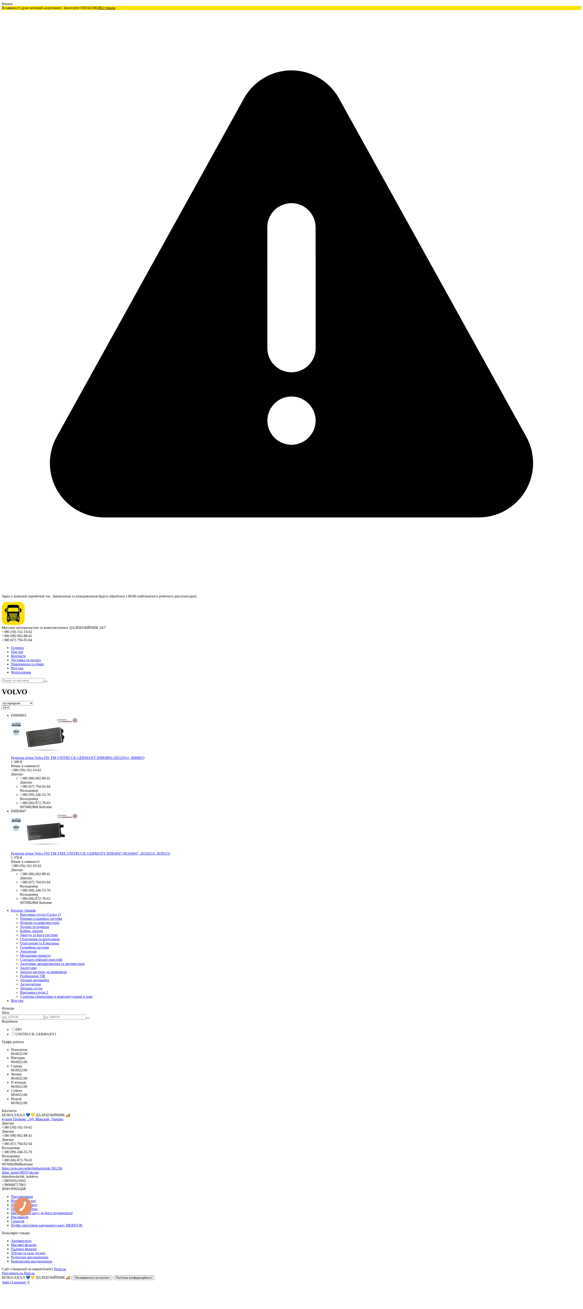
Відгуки (17, 668)
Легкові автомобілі (34, 980)
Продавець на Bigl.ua (18, 1273)
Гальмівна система (34, 947)
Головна (17, 648)
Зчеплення (28, 951)
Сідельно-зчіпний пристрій (41, 960)
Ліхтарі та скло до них (28, 1253)
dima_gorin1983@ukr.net (20, 1172)
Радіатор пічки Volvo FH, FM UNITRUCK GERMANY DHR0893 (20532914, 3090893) (77, 758)
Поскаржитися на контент (92, 1277)
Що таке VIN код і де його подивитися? (42, 1213)
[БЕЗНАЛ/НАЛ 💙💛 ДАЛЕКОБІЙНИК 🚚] (13, 623)
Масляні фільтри (23, 1245)
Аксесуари (28, 968)
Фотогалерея (21, 672)
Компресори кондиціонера (31, 1261)
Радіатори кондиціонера (29, 1257)
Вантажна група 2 (34, 992)
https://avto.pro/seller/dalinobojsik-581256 (32, 1168)
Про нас (17, 652)
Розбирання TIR (32, 976)
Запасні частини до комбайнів (43, 972)
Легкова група (31, 988)
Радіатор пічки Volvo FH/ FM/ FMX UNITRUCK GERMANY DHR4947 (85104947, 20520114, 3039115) (90, 853)
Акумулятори (30, 984)
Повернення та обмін (27, 664)
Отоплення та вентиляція (39, 939)
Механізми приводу (35, 955)
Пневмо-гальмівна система (41, 919)
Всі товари (107, 8)
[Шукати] (46, 681)
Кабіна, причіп (31, 931)
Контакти (18, 656)
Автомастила (21, 1241)
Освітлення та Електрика (39, 943)
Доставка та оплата (26, 660)
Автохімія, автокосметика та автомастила (52, 964)
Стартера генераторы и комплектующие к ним (56, 996)
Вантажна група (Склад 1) (40, 914)
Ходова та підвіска (34, 927)
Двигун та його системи (39, 935)
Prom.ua (60, 1269)
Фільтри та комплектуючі (39, 923)
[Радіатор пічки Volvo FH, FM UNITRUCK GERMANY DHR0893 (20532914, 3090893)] (44, 754)
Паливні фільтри (24, 1249)
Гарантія (17, 1221)
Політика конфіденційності (134, 1277)
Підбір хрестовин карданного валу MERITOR (46, 1225)
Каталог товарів (23, 910)
